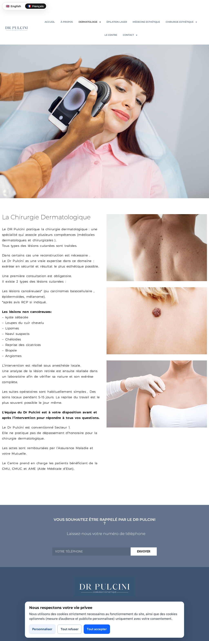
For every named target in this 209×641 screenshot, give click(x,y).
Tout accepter (97, 629)
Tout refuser (70, 629)
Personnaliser (42, 629)
